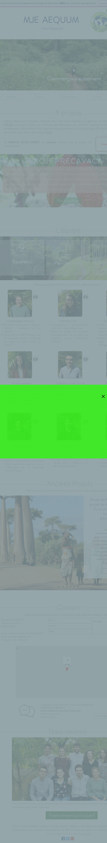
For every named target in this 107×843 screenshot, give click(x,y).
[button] (103, 396)
